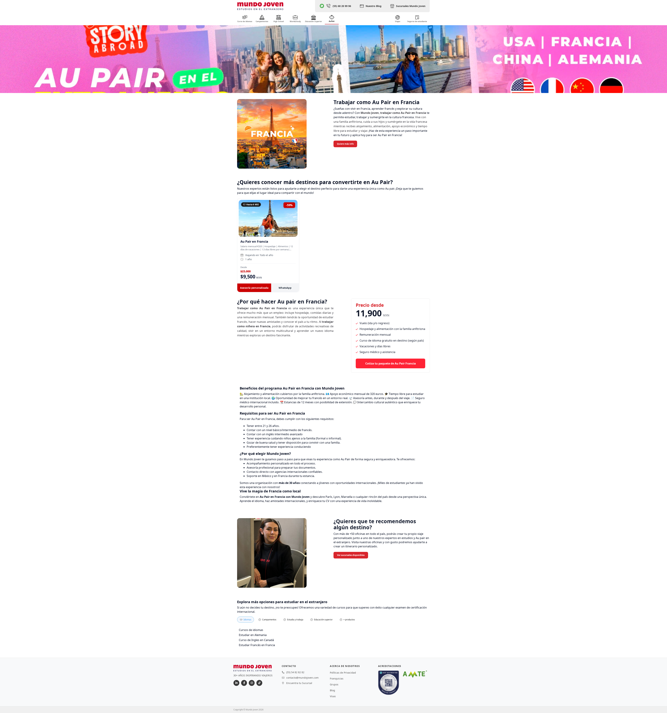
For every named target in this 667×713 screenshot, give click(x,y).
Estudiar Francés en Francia (257, 645)
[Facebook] (244, 683)
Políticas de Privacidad (343, 672)
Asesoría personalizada (254, 288)
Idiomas (247, 619)
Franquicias (336, 678)
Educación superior (323, 619)
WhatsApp (285, 288)
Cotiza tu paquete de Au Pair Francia (390, 363)
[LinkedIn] (236, 683)
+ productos (349, 619)
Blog (332, 690)
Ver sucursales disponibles (351, 555)
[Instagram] (252, 683)
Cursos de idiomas (251, 630)
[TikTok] (259, 683)
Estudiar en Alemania (253, 635)
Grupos (334, 684)
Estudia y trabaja (295, 619)
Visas (333, 696)
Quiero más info (345, 143)
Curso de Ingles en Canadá (256, 640)
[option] (333, 65)
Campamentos (269, 619)
